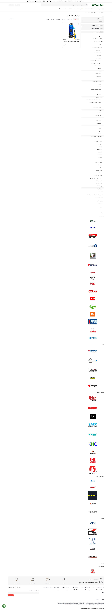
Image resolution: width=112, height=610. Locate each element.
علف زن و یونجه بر (99, 154)
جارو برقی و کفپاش (99, 183)
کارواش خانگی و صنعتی (98, 162)
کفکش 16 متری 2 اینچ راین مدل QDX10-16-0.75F (71, 41)
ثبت (10, 595)
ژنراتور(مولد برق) (98, 78)
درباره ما (101, 210)
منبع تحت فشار (98, 112)
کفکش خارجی (99, 94)
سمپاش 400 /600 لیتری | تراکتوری (96, 63)
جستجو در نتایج (100, 18)
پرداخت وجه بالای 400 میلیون (90, 9)
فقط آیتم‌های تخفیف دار (95, 28)
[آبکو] (92, 228)
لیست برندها (101, 216)
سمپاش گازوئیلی (98, 50)
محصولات (70, 9)
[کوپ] (92, 487)
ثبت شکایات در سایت (99, 198)
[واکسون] (92, 556)
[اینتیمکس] (92, 265)
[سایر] (92, 425)
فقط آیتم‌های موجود (95, 25)
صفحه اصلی (102, 12)
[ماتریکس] (92, 523)
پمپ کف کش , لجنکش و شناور (97, 81)
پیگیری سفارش (100, 201)
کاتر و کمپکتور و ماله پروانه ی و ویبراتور (96, 178)
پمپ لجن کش (99, 86)
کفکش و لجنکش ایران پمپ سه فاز (96, 89)
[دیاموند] (92, 378)
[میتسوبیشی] (92, 549)
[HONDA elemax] (92, 284)
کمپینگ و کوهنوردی (78, 9)
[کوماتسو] (92, 495)
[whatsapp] (11, 588)
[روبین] (92, 399)
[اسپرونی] (92, 236)
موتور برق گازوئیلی (98, 73)
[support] (15, 588)
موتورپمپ (100, 144)
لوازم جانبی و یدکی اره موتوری (96, 105)
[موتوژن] (92, 541)
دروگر (101, 167)
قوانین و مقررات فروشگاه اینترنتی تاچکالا (95, 195)
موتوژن (100, 131)
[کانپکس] (92, 452)
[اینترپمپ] (92, 255)
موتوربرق (100, 71)
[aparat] (9, 588)
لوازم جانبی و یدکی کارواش (97, 107)
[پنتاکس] (92, 361)
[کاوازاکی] (92, 460)
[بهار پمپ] (92, 338)
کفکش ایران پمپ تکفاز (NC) (97, 92)
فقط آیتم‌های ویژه (96, 32)
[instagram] (18, 588)
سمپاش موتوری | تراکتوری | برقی (97, 47)
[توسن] (92, 370)
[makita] (92, 299)
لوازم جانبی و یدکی (99, 97)
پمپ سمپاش (99, 68)
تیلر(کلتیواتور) (99, 165)
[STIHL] (92, 314)
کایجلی (100, 128)
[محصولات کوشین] (92, 532)
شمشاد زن (100, 157)
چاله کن (100, 146)
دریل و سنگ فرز (98, 120)
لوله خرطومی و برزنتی (98, 139)
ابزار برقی (100, 118)
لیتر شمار (100, 173)
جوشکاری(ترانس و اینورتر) (98, 175)
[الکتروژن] (92, 246)
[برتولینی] (92, 322)
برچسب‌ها (97, 12)
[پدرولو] (92, 351)
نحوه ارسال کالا (100, 189)
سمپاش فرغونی (98, 58)
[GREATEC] (92, 278)
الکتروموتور (100, 126)
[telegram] (20, 588)
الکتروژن (99, 133)
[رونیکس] (92, 408)
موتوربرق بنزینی (98, 76)
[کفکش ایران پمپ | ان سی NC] (92, 481)
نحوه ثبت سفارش (99, 192)
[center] (86, 5)
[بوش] (92, 330)
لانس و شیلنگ (99, 149)
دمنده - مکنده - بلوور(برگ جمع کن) (96, 136)
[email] (13, 588)
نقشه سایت (101, 204)
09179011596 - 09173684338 (93, 579)
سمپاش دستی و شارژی (97, 65)
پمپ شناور (99, 84)
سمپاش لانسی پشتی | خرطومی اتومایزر (95, 60)
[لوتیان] (92, 512)
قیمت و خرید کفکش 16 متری (89, 12)
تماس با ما (64, 9)
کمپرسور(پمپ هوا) (99, 180)
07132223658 (95, 581)
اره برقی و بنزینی (99, 152)
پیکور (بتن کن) (99, 123)
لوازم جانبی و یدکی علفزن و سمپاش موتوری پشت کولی (93, 99)
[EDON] (92, 272)
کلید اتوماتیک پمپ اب (98, 115)
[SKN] (92, 306)
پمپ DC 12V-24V (99, 186)
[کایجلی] (92, 470)
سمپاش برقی (99, 55)
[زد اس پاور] (92, 416)
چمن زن (100, 160)
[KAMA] (92, 291)
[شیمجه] (92, 434)
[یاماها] (92, 571)
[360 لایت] (92, 221)
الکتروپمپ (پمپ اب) (99, 110)
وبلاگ (60, 9)
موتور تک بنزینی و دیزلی (98, 141)
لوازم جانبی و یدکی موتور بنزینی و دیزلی (95, 102)
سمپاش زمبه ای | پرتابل (97, 52)
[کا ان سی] (92, 444)
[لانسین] (92, 503)
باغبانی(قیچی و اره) (99, 170)
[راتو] (92, 386)
